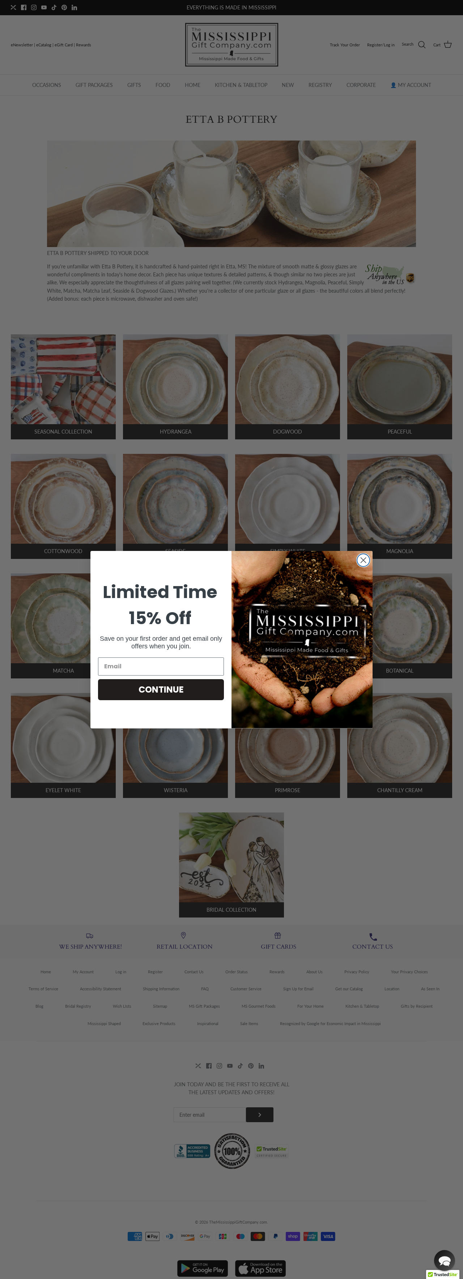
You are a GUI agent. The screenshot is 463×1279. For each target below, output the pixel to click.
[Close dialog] (363, 560)
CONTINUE (161, 689)
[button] (444, 1260)
